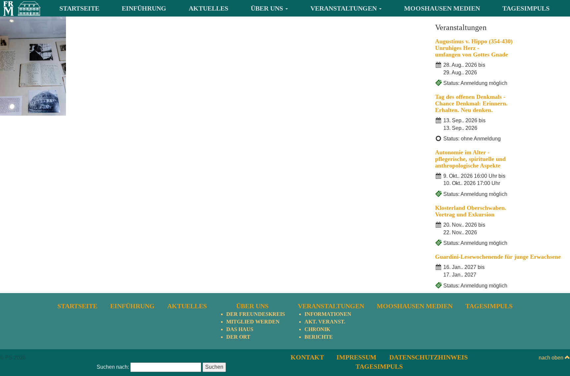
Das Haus (239, 329)
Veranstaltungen (344, 8)
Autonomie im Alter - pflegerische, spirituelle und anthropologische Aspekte (470, 159)
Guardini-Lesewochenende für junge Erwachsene (498, 256)
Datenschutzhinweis (428, 357)
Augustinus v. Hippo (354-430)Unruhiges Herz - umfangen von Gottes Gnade (474, 48)
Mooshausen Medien (442, 8)
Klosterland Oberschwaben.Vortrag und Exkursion (470, 211)
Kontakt (307, 357)
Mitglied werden (253, 321)
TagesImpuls (526, 8)
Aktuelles (208, 8)
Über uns (268, 8)
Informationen (327, 314)
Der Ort (238, 337)
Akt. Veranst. (324, 321)
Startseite (79, 8)
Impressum (356, 357)
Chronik (317, 329)
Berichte (318, 337)
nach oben (552, 357)
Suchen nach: (113, 367)
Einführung (144, 8)
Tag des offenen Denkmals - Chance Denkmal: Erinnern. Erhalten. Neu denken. (471, 103)
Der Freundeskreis (255, 314)
